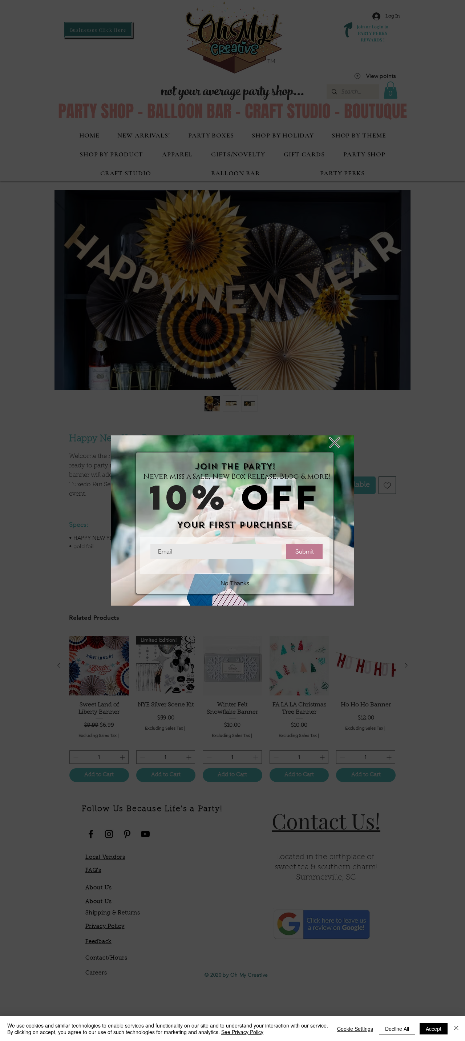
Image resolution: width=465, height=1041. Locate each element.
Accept (433, 1028)
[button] (334, 442)
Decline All (397, 1028)
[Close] (456, 1028)
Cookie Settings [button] (355, 1028)
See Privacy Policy (242, 1032)
